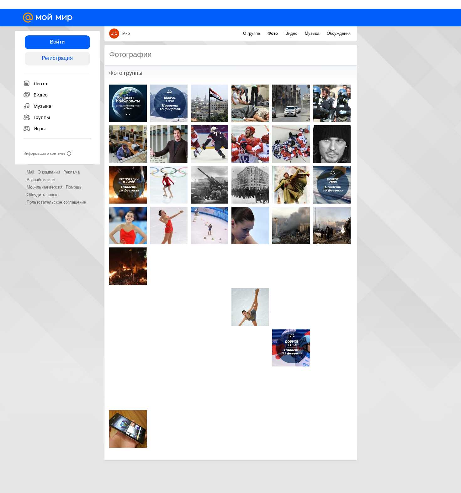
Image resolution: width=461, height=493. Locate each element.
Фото (273, 33)
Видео (292, 33)
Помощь (74, 187)
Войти (57, 42)
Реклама (71, 172)
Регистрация (57, 58)
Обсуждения (339, 33)
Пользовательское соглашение (56, 202)
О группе (252, 33)
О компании (49, 172)
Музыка (313, 33)
